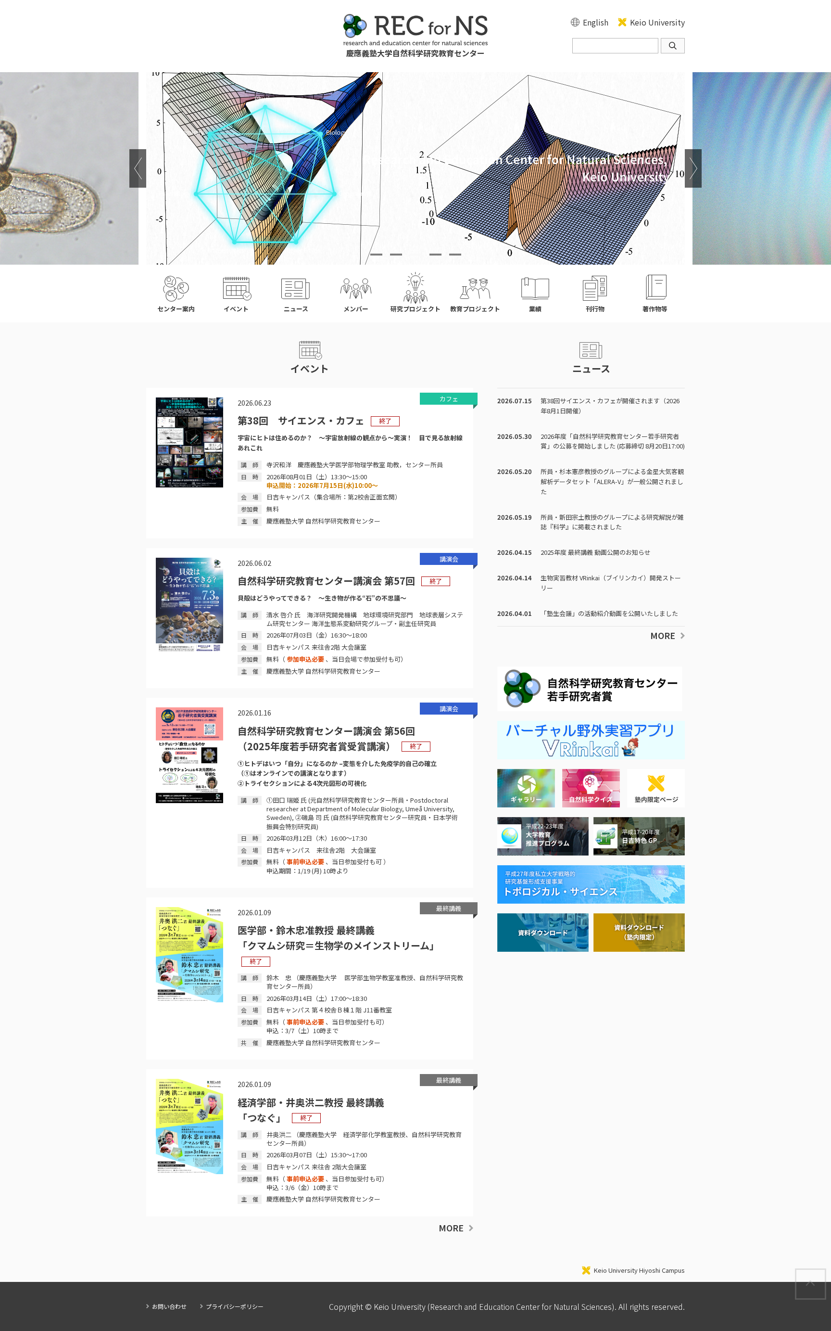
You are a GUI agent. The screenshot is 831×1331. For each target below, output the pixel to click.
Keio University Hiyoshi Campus (639, 1270)
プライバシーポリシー (235, 1306)
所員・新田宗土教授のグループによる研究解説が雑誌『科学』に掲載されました (612, 522)
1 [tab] (376, 255)
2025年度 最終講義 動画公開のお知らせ (596, 552)
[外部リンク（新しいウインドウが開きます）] (591, 754)
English (595, 22)
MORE (451, 1228)
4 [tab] (435, 255)
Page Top (825, 1274)
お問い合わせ (169, 1306)
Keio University (657, 22)
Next (693, 168)
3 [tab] (416, 255)
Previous (137, 168)
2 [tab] (396, 255)
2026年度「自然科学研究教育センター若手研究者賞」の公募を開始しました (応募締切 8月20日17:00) (613, 441)
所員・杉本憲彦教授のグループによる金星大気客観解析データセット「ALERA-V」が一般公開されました (612, 481)
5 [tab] (455, 255)
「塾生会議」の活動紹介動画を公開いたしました (609, 613)
